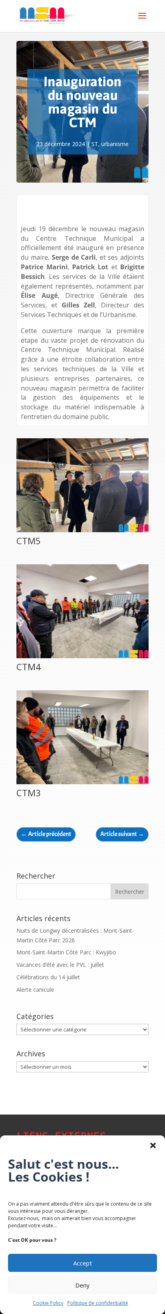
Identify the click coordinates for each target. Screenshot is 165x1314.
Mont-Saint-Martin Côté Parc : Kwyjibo (66, 952)
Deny (82, 1285)
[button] (153, 1145)
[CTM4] (82, 658)
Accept (82, 1263)
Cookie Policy (48, 1303)
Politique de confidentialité (97, 1303)
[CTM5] (82, 532)
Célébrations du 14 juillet (48, 977)
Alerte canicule (35, 989)
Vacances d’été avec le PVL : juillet (60, 964)
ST (94, 144)
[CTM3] (82, 784)
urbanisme (115, 144)
